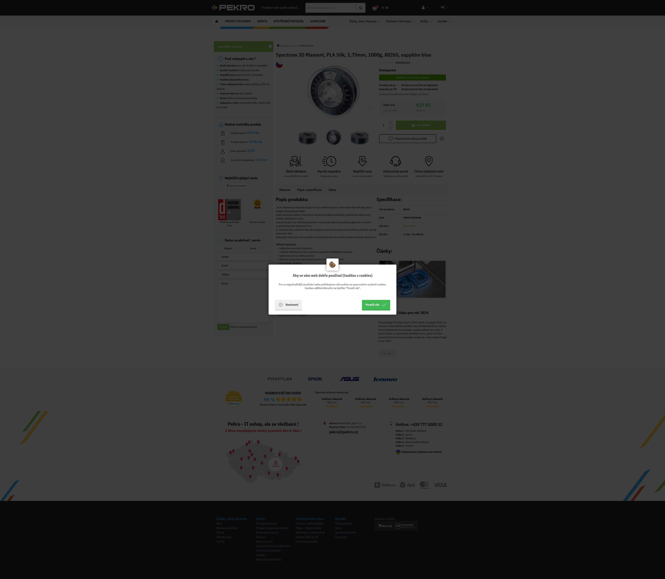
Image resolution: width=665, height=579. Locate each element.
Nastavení (292, 305)
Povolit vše (372, 305)
